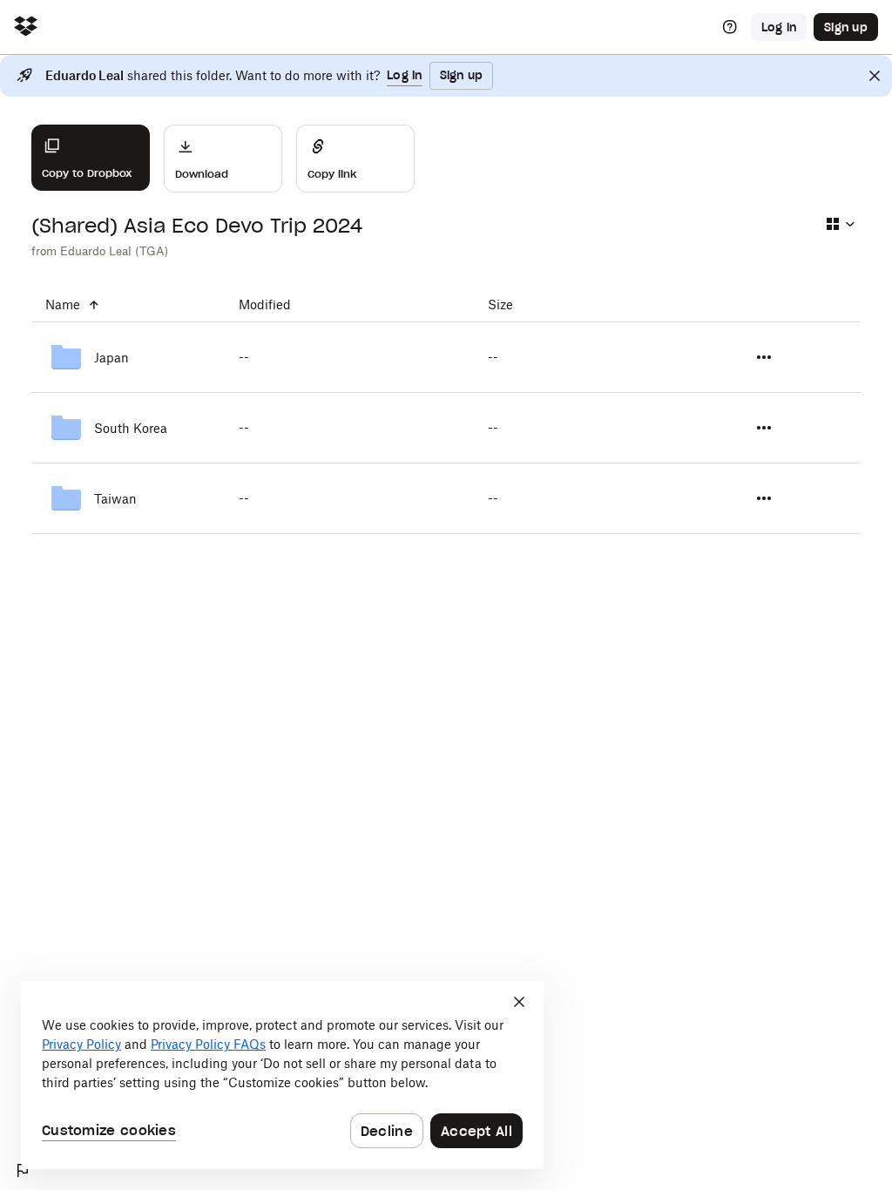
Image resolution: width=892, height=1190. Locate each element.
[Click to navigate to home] (25, 27)
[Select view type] (840, 224)
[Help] (730, 27)
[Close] (875, 76)
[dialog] (282, 1075)
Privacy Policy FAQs (208, 1044)
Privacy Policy (81, 1044)
